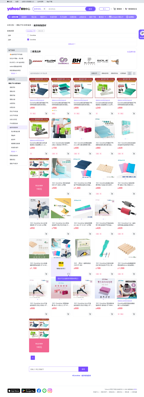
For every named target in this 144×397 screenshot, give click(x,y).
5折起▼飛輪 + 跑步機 (16, 58)
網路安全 (119, 392)
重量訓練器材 (14, 155)
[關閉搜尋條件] (44, 9)
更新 (135, 389)
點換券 (24, 17)
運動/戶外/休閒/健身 (14, 83)
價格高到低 (114, 73)
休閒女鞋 (12, 107)
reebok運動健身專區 (16, 66)
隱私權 (127, 392)
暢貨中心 (43, 17)
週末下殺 (92, 17)
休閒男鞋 (12, 103)
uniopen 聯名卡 (117, 17)
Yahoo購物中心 (18, 8)
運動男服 (12, 95)
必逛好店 (82, 17)
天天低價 (63, 17)
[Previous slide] (30, 88)
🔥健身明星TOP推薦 (16, 54)
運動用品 (12, 159)
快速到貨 (53, 17)
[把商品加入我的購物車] (46, 113)
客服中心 (96, 392)
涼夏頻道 (73, 17)
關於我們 (104, 392)
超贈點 (131, 17)
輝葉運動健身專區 (15, 70)
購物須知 (112, 392)
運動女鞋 (12, 91)
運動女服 (12, 99)
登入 (104, 9)
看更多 (101, 17)
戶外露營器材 (14, 123)
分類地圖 (134, 392)
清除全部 (40, 31)
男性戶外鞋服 (14, 111)
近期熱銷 (123, 73)
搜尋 (83, 369)
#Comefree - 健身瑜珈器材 (81, 375)
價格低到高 (105, 73)
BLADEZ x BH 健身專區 (17, 62)
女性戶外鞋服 (14, 115)
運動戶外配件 (14, 163)
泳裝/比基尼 (13, 119)
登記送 (33, 17)
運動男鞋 (12, 87)
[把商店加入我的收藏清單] (68, 274)
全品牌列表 (131, 51)
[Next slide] (47, 88)
